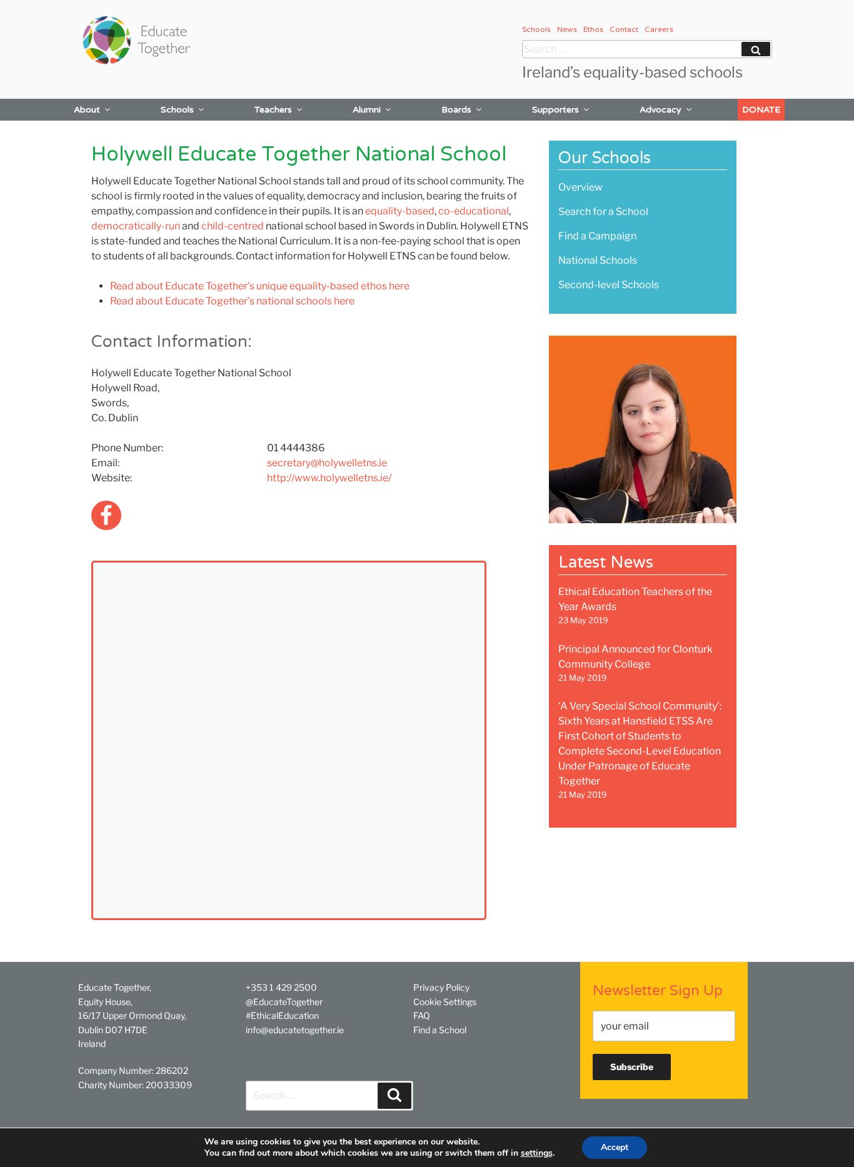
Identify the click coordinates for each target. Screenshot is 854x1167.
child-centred (232, 226)
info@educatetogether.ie (295, 1029)
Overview (580, 187)
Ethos (593, 29)
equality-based (400, 211)
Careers (659, 29)
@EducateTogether (284, 1001)
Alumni (367, 109)
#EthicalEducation (282, 1015)
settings (537, 1153)
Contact (624, 29)
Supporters (555, 109)
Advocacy (660, 109)
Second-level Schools (608, 285)
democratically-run (135, 226)
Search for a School (603, 212)
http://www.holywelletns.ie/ (329, 478)
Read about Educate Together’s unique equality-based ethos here (259, 286)
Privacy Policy (441, 987)
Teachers (273, 109)
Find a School (439, 1029)
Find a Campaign (597, 236)
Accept (614, 1147)
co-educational (473, 211)
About (87, 109)
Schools (536, 29)
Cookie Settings (444, 1001)
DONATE (761, 109)
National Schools (597, 260)
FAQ (421, 1015)
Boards (456, 109)
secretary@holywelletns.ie (327, 463)
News (567, 29)
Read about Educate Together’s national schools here (232, 301)
